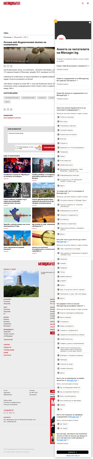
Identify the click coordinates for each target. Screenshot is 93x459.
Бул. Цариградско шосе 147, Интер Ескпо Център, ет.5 (20, 419)
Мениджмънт (9, 329)
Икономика (7, 326)
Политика (7, 301)
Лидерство (7, 331)
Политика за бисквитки (11, 404)
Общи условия (8, 400)
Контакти (7, 355)
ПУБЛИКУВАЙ (49, 147)
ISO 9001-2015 (33, 392)
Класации (53, 311)
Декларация (33, 394)
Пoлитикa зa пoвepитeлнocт (12, 402)
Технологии (8, 339)
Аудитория (7, 392)
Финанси (6, 319)
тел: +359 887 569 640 (10, 421)
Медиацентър (8, 394)
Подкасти (7, 347)
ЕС (4, 313)
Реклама (52, 301)
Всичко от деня (10, 269)
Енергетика (7, 323)
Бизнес (6, 317)
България (7, 299)
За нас (6, 390)
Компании (7, 321)
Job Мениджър (8, 336)
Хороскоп (53, 313)
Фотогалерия (54, 309)
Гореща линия (9, 350)
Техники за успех (9, 334)
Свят (6, 33)
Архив (6, 352)
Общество (7, 303)
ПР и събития (54, 303)
